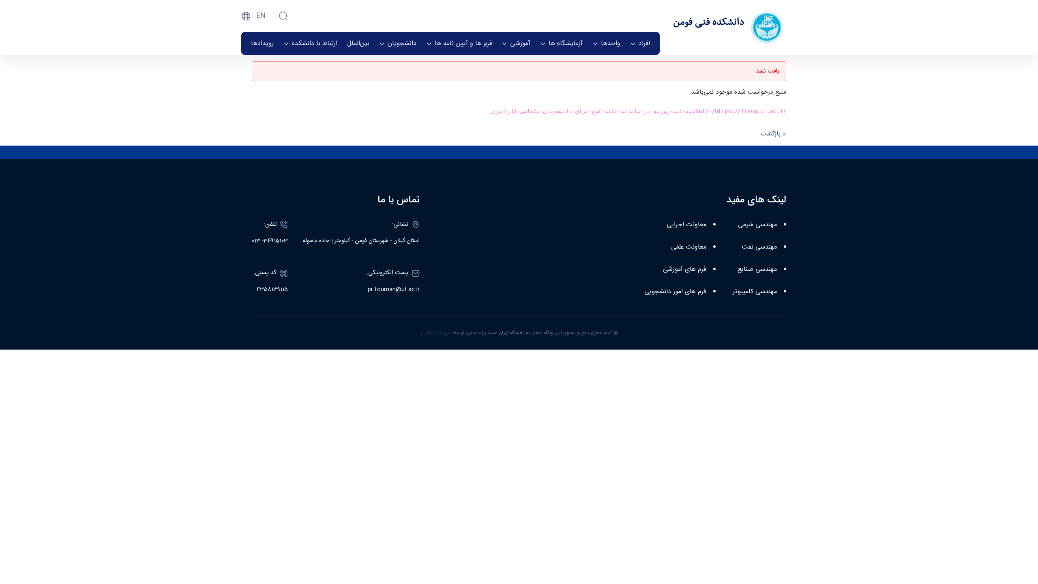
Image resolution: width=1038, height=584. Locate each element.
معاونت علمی (688, 247)
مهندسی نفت (759, 247)
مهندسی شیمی (757, 224)
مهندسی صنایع (757, 269)
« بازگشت (773, 134)
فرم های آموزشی (684, 269)
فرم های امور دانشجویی (675, 291)
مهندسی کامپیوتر (755, 291)
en (261, 16)
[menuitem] (640, 43)
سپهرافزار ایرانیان (436, 333)
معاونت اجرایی (686, 224)
